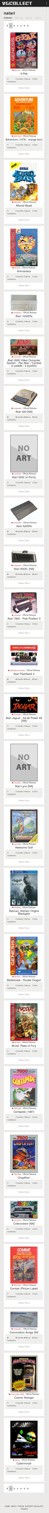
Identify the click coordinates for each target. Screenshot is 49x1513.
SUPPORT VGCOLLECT (34, 1506)
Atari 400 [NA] (24, 412)
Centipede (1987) (23, 1112)
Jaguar (17, 1460)
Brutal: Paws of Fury (24, 1046)
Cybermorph (23, 1463)
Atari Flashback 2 (23, 674)
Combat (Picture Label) (24, 1288)
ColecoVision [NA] (17, 1394)
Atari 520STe (24, 526)
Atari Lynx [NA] (24, 786)
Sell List (28, 17)
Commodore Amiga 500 (24, 1332)
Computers (17, 312)
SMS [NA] (17, 202)
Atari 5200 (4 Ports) (24, 477)
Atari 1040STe (24, 316)
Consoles (17, 357)
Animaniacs (24, 271)
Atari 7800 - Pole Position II (24, 618)
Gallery (38, 17)
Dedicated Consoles (17, 670)
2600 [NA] (17, 136)
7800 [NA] (17, 1108)
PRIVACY (24, 1509)
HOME (7, 1506)
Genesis (17, 70)
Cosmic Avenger (24, 1397)
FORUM (21, 1506)
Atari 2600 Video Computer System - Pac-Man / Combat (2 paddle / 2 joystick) (24, 363)
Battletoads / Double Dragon (24, 980)
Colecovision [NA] (24, 1223)
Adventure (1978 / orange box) (24, 139)
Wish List (19, 17)
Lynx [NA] (17, 844)
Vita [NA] (17, 907)
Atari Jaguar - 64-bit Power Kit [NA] (24, 719)
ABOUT (14, 1506)
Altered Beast (24, 205)
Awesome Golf (24, 847)
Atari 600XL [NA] (24, 569)
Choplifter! (24, 1178)
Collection (8, 17)
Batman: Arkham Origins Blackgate (24, 912)
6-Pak (24, 73)
